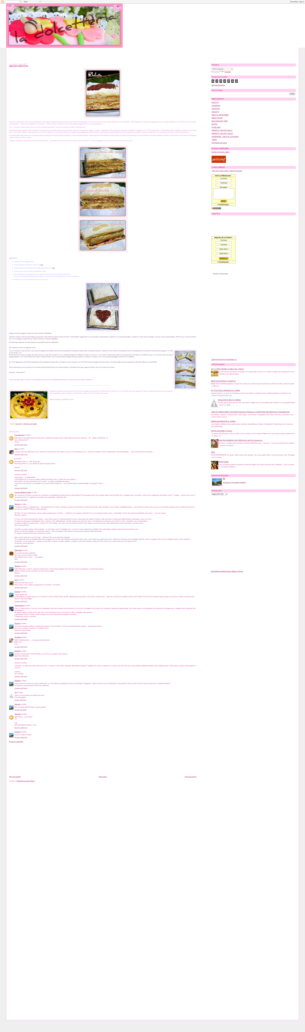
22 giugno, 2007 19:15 (21, 676)
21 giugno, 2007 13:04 (21, 562)
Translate (227, 72)
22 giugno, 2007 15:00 (21, 658)
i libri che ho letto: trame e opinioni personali (227, 171)
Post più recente (14, 777)
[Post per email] (9, 424)
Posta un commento (16, 742)
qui (41, 265)
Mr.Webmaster (224, 204)
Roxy (16, 449)
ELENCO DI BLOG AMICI (220, 152)
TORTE (214, 140)
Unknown (18, 714)
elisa (16, 580)
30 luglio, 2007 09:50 (20, 709)
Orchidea (18, 637)
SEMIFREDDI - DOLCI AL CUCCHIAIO (225, 137)
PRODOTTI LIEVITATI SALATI (222, 133)
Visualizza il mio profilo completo (234, 482)
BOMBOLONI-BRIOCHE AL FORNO (223, 421)
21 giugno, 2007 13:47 (21, 575)
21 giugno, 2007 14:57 (21, 601)
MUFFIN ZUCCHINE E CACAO (221, 431)
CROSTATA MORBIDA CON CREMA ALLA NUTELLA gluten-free (240, 440)
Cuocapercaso (19, 435)
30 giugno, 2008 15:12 (21, 737)
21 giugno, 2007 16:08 (21, 619)
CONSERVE (216, 106)
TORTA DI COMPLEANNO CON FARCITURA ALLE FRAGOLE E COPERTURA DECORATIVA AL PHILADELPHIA (250, 412)
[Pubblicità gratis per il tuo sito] (216, 209)
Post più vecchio (190, 777)
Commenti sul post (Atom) (25, 781)
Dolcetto (17, 504)
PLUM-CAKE (216, 127)
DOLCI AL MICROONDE (220, 115)
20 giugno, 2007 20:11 (21, 470)
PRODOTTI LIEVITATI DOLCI (222, 130)
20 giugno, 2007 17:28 (21, 454)
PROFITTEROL (223, 462)
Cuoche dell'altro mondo (23, 492)
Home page (103, 777)
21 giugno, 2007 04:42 (21, 500)
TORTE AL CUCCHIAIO (30, 424)
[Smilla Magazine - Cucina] (218, 85)
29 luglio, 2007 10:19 (20, 700)
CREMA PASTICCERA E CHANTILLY (223, 381)
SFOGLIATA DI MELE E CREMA (229, 400)
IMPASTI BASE (217, 118)
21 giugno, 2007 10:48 (21, 546)
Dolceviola (18, 550)
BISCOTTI (215, 102)
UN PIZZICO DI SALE (219, 143)
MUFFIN (214, 124)
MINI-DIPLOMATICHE (18, 66)
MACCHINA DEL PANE (220, 121)
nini (16, 692)
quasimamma (19, 605)
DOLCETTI (19, 424)
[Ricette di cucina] (219, 162)
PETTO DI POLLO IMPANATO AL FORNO (225, 390)
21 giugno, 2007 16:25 (21, 633)
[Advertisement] (152, 53)
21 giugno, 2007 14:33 (21, 587)
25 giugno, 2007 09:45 (21, 688)
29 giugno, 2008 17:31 (21, 727)
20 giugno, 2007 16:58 (21, 444)
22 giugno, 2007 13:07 (21, 646)
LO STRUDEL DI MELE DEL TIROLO (231, 369)
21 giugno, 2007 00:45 (21, 488)
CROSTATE (216, 109)
